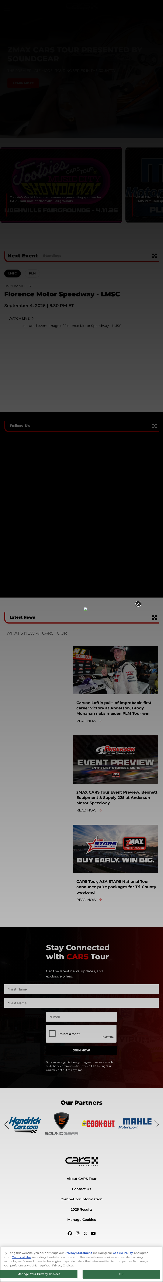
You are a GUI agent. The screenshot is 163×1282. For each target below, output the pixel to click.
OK (121, 1274)
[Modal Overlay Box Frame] (81, 641)
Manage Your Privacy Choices (38, 1274)
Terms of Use (21, 1257)
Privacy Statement (78, 1253)
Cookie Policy (123, 1253)
